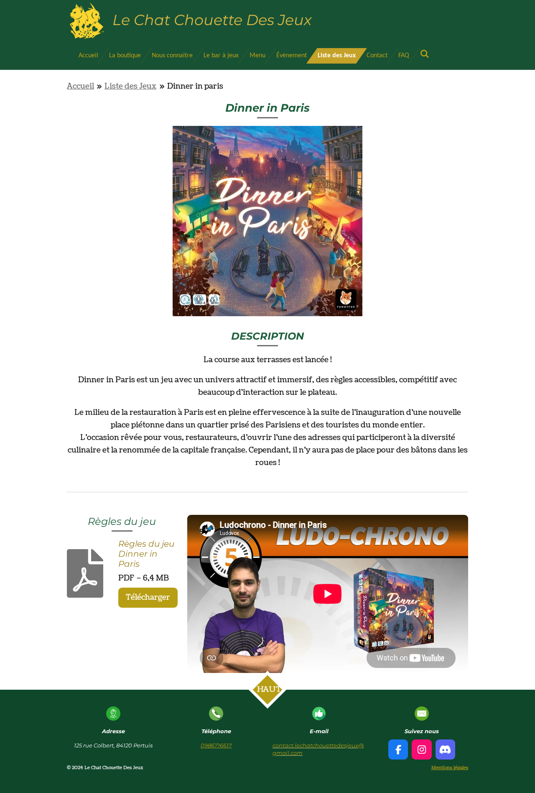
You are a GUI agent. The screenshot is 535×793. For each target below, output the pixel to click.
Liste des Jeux (130, 86)
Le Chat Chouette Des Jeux (212, 20)
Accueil (80, 86)
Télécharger (148, 597)
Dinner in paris (195, 86)
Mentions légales (449, 768)
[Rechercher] (425, 54)
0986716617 (216, 745)
